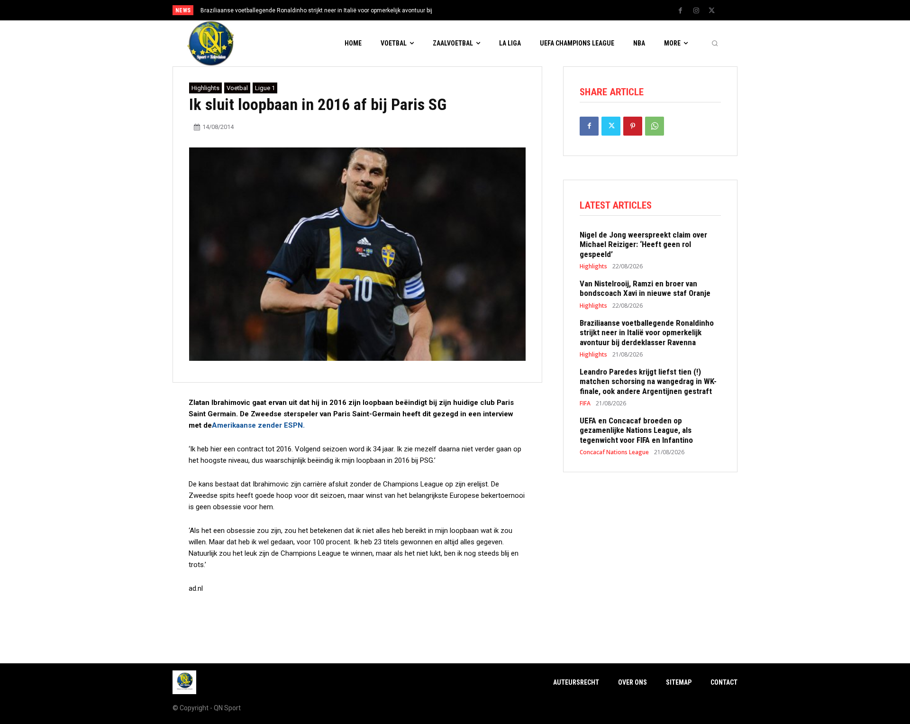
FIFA (585, 403)
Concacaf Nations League (614, 452)
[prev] (471, 10)
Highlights (205, 88)
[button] (715, 44)
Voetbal (237, 88)
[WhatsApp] (654, 126)
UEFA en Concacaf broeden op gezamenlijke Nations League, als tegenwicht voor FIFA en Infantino (636, 430)
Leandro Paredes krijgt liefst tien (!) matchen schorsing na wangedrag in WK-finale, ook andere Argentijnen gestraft (648, 381)
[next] (486, 10)
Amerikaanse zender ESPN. (258, 425)
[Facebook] (680, 11)
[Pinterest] (632, 126)
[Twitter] (712, 11)
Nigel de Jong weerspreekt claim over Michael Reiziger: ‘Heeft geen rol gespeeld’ (643, 244)
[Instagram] (696, 11)
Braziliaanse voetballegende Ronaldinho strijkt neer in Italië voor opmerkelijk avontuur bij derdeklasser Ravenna (647, 332)
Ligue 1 (265, 88)
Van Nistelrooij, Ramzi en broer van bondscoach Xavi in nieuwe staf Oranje (645, 288)
